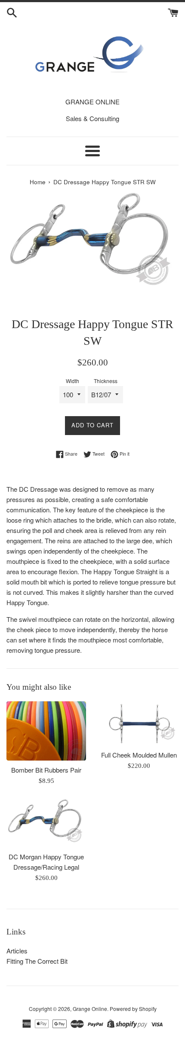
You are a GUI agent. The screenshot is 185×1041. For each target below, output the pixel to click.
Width (72, 380)
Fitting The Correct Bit (37, 960)
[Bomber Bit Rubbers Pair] (46, 731)
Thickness (105, 380)
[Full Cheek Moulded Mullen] (139, 723)
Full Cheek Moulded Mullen (139, 754)
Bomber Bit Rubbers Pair (46, 769)
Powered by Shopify (133, 1008)
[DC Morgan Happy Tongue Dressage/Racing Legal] (46, 823)
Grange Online (90, 1008)
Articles (17, 950)
